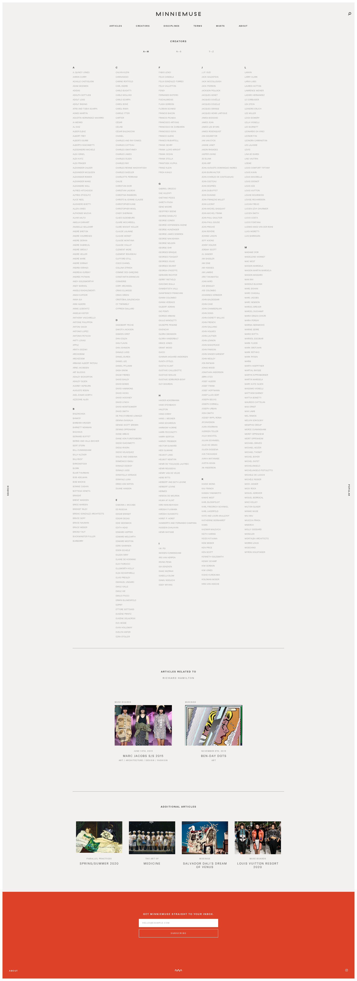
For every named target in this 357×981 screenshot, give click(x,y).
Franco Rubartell (168, 140)
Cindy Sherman (124, 213)
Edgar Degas (123, 518)
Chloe (119, 181)
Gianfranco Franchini (171, 293)
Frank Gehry (166, 145)
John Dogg (207, 313)
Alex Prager (79, 163)
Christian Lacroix (125, 190)
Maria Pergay (252, 320)
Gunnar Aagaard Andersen (173, 356)
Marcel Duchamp (254, 311)
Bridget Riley (80, 509)
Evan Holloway (124, 627)
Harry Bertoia (166, 436)
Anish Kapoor (80, 295)
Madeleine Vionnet (255, 256)
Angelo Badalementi (84, 290)
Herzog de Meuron (169, 495)
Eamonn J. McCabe (126, 505)
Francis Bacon (167, 113)
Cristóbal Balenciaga (128, 299)
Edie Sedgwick (124, 523)
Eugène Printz (123, 614)
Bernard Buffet (81, 436)
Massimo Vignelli (254, 388)
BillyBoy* (78, 459)
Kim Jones (207, 570)
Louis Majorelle (253, 177)
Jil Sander (207, 254)
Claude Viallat (124, 245)
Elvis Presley (123, 577)
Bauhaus (77, 432)
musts (220, 26)
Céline (119, 127)
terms (198, 26)
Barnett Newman (82, 427)
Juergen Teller (210, 431)
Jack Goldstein (210, 77)
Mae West (250, 261)
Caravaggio (122, 77)
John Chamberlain (212, 308)
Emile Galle (122, 586)
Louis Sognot (252, 181)
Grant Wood (165, 347)
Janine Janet (208, 145)
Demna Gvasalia (124, 420)
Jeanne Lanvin (209, 236)
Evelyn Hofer (123, 632)
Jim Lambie (207, 272)
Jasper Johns (209, 154)
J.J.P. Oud (206, 72)
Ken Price (207, 547)
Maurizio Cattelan (255, 402)
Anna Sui (77, 299)
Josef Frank (208, 386)
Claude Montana (125, 240)
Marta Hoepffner (254, 366)
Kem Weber (208, 543)
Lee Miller (250, 113)
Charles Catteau (125, 145)
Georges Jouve (167, 261)
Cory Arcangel (124, 286)
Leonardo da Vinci (254, 131)
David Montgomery (126, 406)
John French (208, 322)
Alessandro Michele (84, 149)
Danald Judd (122, 352)
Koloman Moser (210, 579)
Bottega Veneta (81, 491)
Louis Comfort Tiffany (257, 167)
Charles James (124, 154)
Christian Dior (124, 186)
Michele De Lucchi (255, 475)
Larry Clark (251, 77)
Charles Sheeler (125, 172)
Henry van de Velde (169, 473)
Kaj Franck (208, 488)
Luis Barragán (252, 236)
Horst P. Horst (167, 518)
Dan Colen (121, 338)
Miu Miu (249, 515)
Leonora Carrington (256, 140)
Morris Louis (252, 543)
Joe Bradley (208, 286)
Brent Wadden (81, 500)
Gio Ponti (164, 311)
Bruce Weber (80, 527)
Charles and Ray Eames (128, 140)
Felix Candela (166, 77)
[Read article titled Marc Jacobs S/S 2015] (143, 725)
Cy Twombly (122, 304)
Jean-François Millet (213, 199)
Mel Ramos (250, 415)
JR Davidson (208, 422)
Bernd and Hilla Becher (86, 441)
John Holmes (209, 331)
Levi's (247, 149)
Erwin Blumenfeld (126, 600)
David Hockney (124, 397)
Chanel (120, 136)
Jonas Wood (208, 367)
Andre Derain (80, 240)
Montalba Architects (257, 538)
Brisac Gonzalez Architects (88, 513)
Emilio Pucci (122, 595)
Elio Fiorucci (123, 564)
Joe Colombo (209, 290)
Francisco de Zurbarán (171, 127)
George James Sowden (171, 234)
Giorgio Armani (167, 316)
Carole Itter (123, 113)
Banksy (77, 418)
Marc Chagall (252, 293)
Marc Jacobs (252, 297)
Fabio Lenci (165, 72)
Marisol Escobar (254, 338)
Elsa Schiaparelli (125, 573)
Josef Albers (209, 381)
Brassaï (77, 495)
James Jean (207, 122)
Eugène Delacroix (125, 618)
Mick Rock (250, 488)
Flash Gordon (166, 104)
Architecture (134, 760)
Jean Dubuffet (210, 190)
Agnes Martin (80, 113)
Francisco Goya (167, 131)
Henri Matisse (166, 532)
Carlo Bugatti (123, 90)
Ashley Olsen (80, 381)
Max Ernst (250, 406)
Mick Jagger (251, 484)
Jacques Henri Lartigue (214, 113)
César (119, 122)
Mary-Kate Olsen (254, 384)
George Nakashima (169, 238)
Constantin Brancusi (127, 277)
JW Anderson (209, 467)
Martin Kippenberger (256, 375)
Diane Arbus (122, 434)
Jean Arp (206, 163)
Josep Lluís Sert (210, 395)
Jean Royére (208, 231)
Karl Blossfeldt (211, 502)
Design (150, 760)
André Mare (79, 258)
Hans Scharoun (167, 423)
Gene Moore (165, 206)
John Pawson (209, 349)
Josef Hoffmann (211, 390)
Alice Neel (78, 199)
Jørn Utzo (207, 376)
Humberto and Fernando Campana (177, 523)
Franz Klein (165, 167)
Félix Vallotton (167, 86)
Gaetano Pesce (167, 197)
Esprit (119, 604)
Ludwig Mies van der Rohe (259, 227)
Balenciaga (79, 413)
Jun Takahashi (209, 454)
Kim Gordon (208, 565)
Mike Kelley (251, 502)
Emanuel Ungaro (125, 582)
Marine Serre (252, 329)
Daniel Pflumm (124, 366)
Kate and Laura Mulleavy (215, 515)
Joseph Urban (209, 408)
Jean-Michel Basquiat (213, 208)
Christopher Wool (126, 208)
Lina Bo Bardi (252, 154)
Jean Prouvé (208, 227)
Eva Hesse (121, 623)
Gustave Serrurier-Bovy (172, 379)
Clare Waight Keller (127, 227)
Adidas (76, 90)
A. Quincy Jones (81, 72)
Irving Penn (165, 562)
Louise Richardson (255, 199)
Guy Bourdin (166, 384)
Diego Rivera (122, 447)
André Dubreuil (81, 245)
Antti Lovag (79, 340)
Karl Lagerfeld (210, 511)
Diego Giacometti (125, 443)
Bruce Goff (79, 518)
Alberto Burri (80, 140)
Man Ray (249, 279)
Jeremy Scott (209, 249)
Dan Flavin (121, 343)
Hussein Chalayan (168, 527)
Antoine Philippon (82, 322)
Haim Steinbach (167, 405)
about (243, 26)
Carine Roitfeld (124, 81)
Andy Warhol (80, 286)
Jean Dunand (208, 195)
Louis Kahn (251, 172)
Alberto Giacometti (84, 145)
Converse (121, 281)
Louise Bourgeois (254, 195)
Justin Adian (208, 463)
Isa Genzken (165, 566)
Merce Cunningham (255, 429)
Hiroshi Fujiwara (168, 509)
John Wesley (208, 358)
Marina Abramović (255, 325)
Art (121, 760)
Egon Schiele (123, 550)
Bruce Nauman (81, 522)
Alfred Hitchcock (83, 190)
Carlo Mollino (124, 95)
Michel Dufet (252, 461)
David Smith (122, 411)
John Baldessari (210, 299)
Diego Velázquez (125, 452)
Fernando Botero (168, 95)
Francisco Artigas (169, 122)
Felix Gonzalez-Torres (171, 81)
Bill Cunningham (82, 450)
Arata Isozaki (80, 349)
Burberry (78, 541)
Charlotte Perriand (127, 177)
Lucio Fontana (253, 222)
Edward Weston (124, 541)
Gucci (162, 352)
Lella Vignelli (252, 122)
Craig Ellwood (124, 290)
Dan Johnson (123, 347)
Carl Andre (122, 86)
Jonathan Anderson (212, 372)
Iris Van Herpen (167, 557)
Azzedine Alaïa (80, 399)
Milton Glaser (252, 506)
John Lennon (208, 340)
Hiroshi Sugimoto (168, 514)
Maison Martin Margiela (258, 270)
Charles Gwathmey (126, 149)
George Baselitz (168, 216)
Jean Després (209, 186)
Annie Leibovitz (81, 308)
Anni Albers (79, 304)
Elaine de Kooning (126, 559)
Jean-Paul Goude (211, 222)
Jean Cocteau (209, 181)
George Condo (167, 220)
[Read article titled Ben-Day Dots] (213, 725)
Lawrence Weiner (254, 90)
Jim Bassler (208, 258)
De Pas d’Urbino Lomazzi (129, 415)
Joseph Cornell (210, 404)
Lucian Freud (252, 204)
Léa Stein (250, 104)
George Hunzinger (169, 229)
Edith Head (122, 527)
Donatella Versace (126, 475)
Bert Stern (79, 445)
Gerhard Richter (168, 275)
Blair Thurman (81, 472)
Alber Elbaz (79, 131)
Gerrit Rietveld (167, 279)
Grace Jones (165, 343)
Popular (349, 490)
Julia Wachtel (209, 436)
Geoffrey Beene (167, 211)
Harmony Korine (168, 427)
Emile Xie (120, 591)
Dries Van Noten (124, 484)
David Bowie (122, 384)
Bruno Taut (79, 532)
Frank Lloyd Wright (170, 149)
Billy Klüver (79, 454)
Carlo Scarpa (123, 99)
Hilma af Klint (166, 500)
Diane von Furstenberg (129, 438)
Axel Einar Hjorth (82, 395)
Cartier (120, 117)
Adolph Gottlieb (82, 95)
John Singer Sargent (213, 354)
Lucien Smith (252, 213)
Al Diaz (76, 127)
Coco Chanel (123, 263)
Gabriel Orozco (167, 188)
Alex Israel (79, 154)
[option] (99, 846)
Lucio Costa (251, 217)
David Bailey (122, 379)
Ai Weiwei (78, 122)
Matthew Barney (254, 393)
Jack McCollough (211, 81)
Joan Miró (207, 281)
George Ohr (165, 247)
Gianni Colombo (167, 297)
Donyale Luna (123, 479)
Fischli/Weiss (166, 99)
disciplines (172, 26)
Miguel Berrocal (254, 497)
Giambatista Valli (168, 288)
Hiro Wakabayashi (168, 505)
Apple (76, 345)
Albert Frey (79, 136)
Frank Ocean (166, 154)
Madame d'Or (251, 252)
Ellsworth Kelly (125, 568)
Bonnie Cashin (80, 486)
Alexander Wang (82, 181)
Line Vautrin (251, 158)
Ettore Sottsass (125, 609)
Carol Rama (122, 108)
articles (115, 26)
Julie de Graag (209, 445)
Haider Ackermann (169, 400)
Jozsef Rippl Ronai (211, 417)
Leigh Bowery (252, 117)
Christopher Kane (126, 204)
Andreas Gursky (81, 272)
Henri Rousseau (167, 468)
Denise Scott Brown (127, 425)
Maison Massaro (254, 275)
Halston (163, 409)
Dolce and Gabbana (126, 456)
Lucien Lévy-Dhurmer (256, 208)
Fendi (162, 90)
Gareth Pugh (166, 202)
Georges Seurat (167, 266)
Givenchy (164, 329)
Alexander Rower (82, 177)
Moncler (249, 534)
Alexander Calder (82, 167)
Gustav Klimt (166, 366)
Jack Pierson (209, 86)
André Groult (80, 249)
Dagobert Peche (125, 325)
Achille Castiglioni (83, 81)
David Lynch (122, 402)
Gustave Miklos (167, 375)
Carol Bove (122, 104)
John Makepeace (211, 345)
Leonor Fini (251, 136)
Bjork (76, 468)
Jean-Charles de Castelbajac (218, 177)
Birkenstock (80, 463)
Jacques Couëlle (211, 99)
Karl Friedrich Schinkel (215, 506)
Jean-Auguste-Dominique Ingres (219, 167)
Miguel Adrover (253, 493)
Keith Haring (209, 534)
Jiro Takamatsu (210, 277)
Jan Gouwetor (209, 136)
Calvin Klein (122, 72)
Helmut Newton (167, 459)
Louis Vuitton (252, 190)
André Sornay (80, 263)
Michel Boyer (252, 456)
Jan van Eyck (209, 140)
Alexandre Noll (81, 186)
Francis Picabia (167, 117)
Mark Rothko (252, 352)
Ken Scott (207, 552)
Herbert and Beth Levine (172, 482)
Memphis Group (253, 425)
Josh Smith (208, 413)
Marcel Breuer (253, 306)
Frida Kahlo (165, 172)
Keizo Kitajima (209, 538)
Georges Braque (168, 252)
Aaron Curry (80, 77)
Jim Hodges (208, 267)
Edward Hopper (124, 532)
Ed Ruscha (121, 509)
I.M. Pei (162, 548)
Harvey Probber (167, 441)
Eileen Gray (122, 554)
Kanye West (208, 497)
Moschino (250, 547)
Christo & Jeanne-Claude (129, 199)
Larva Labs (250, 81)
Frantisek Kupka (168, 163)
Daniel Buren (123, 356)
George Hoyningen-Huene (173, 225)
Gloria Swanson (167, 334)
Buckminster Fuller (84, 536)
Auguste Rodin (81, 390)
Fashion (162, 760)
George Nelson (167, 243)
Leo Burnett (251, 127)
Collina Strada (124, 267)
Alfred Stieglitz (82, 195)
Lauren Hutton (253, 86)
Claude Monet (123, 236)
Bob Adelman (80, 477)
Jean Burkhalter (211, 172)
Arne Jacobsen (81, 367)
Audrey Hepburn (82, 386)
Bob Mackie (79, 482)
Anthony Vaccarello (84, 317)
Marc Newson (252, 302)
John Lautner (209, 336)
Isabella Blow (166, 575)
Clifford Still (123, 258)
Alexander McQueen (84, 172)
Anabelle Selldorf (83, 227)
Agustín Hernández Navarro (88, 117)
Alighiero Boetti (82, 204)
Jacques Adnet (210, 95)
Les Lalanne (251, 145)
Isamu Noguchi (167, 580)
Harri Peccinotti (168, 432)
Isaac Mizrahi (166, 571)
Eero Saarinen (123, 545)
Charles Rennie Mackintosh (131, 167)
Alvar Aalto (79, 217)
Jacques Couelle (211, 104)
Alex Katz (78, 158)
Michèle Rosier (253, 479)
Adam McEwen (80, 86)
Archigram (78, 354)
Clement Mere (123, 249)
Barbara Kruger (81, 423)
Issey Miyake (166, 584)
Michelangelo (252, 465)
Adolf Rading (80, 104)
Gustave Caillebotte (170, 370)
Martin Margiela (254, 379)
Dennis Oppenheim (126, 429)
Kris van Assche (210, 584)
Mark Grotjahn (253, 347)
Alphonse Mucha (82, 213)
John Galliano (209, 326)
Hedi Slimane (166, 450)
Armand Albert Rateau (85, 363)
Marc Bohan (251, 288)
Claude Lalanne (124, 231)
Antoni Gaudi (80, 326)
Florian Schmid (167, 108)
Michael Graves (253, 443)
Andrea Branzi (80, 267)
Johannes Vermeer (212, 295)
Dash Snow (122, 370)
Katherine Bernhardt (213, 520)
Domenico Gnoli (124, 461)
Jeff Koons (208, 240)
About (13, 970)
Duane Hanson (123, 488)
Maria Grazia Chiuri (255, 316)
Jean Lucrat (208, 204)
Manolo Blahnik (253, 284)
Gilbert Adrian (167, 306)
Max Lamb (250, 411)
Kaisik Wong (208, 484)
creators (143, 26)
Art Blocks (79, 372)
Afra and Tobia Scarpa (85, 108)
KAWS (204, 525)
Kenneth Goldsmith (213, 556)
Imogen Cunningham (170, 553)
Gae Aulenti (165, 193)
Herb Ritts (164, 477)
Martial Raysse (253, 370)
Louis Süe (250, 186)
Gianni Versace (167, 302)
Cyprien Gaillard (125, 308)
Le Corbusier (252, 99)
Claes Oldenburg (125, 217)
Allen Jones (79, 208)
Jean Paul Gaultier (212, 217)
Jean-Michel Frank (212, 213)
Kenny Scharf (209, 561)
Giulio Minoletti (168, 320)
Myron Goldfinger (255, 552)
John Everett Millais (213, 317)
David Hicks (122, 393)
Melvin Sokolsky (254, 420)
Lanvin (248, 72)
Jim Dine (206, 263)
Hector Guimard (168, 445)
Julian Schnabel (210, 440)
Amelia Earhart (81, 222)
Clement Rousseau (126, 254)
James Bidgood (210, 117)
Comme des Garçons (127, 272)
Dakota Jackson (124, 329)
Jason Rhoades (210, 149)
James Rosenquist (211, 131)
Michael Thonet (253, 452)
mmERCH (249, 525)
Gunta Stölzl (166, 361)
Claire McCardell (125, 222)
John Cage (207, 304)
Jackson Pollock (211, 90)
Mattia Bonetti (253, 397)
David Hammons (124, 388)
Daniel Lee (121, 361)
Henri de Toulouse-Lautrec (174, 464)
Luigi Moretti (252, 231)
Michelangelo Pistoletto (259, 470)
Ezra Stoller (123, 636)
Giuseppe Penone (168, 325)
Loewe (248, 163)
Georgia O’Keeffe (168, 270)
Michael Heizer (253, 447)
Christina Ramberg (126, 195)
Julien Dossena (210, 449)
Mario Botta (251, 334)
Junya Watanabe (210, 458)
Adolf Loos (79, 99)
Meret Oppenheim (254, 434)
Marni (248, 361)
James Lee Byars (210, 127)
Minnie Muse (251, 511)
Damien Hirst (123, 334)
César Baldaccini (125, 131)
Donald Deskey (124, 465)
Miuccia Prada (252, 520)
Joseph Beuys (209, 399)
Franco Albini (166, 136)
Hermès (163, 491)
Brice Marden (80, 504)
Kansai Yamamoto (211, 493)
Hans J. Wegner (167, 418)
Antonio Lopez (80, 331)
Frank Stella (166, 158)
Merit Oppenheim (254, 438)
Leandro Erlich (253, 108)
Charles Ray (122, 163)
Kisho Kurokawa (211, 575)
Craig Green (122, 295)
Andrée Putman (81, 277)
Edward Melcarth (126, 536)
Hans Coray (165, 414)
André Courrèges (82, 236)
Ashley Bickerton (82, 376)
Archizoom (79, 358)
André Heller (80, 254)
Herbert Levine (167, 486)
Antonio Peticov (82, 336)
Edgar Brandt (123, 514)
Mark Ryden (251, 356)
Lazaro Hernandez (255, 95)
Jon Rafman (208, 363)
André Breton (80, 231)
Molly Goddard (253, 529)
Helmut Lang (166, 455)
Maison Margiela (254, 266)
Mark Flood (251, 343)
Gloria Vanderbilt (168, 338)
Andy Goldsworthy (83, 281)
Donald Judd (123, 470)
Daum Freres (123, 375)
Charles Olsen (124, 158)
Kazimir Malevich (211, 529)
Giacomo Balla (167, 284)
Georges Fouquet (168, 256)
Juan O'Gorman (210, 426)
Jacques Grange (210, 108)
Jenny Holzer (209, 245)
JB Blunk (206, 158)
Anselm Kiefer (80, 313)
